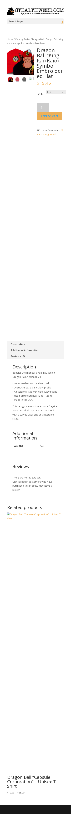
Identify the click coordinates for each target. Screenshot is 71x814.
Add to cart (49, 116)
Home (10, 39)
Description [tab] (18, 344)
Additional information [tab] (25, 350)
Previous (7, 205)
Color (41, 94)
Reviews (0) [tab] (18, 356)
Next (33, 205)
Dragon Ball (38, 39)
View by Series (22, 39)
